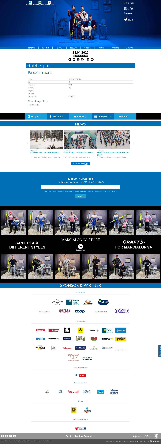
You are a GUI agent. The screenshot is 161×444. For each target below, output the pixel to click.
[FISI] (60, 395)
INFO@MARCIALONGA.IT (45, 441)
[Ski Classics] (100, 395)
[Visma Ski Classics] (107, 8)
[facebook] (69, 59)
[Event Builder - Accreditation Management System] (154, 441)
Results (57, 116)
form (36, 116)
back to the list (34, 105)
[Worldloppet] (107, 13)
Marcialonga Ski (37, 101)
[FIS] (80, 377)
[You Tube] (82, 59)
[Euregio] (107, 19)
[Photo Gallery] (88, 59)
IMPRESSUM (139, 441)
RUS (132, 3)
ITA (123, 3)
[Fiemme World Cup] (114, 395)
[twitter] (74, 59)
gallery (103, 116)
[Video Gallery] (92, 59)
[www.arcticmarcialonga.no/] (87, 413)
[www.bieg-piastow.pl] (73, 413)
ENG (127, 3)
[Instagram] (78, 59)
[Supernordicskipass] (87, 395)
